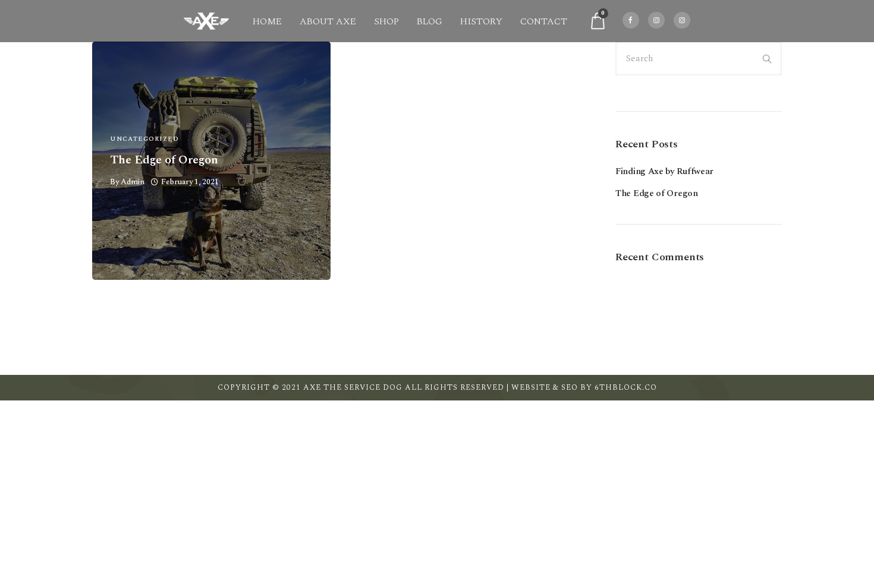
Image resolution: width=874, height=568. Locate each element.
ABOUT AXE (328, 21)
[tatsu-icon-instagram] (656, 21)
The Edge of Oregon (164, 160)
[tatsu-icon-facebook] (631, 21)
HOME (267, 21)
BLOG (429, 21)
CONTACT (543, 21)
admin (132, 182)
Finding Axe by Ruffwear (664, 171)
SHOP (386, 21)
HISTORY (481, 21)
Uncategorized (144, 138)
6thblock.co (626, 387)
